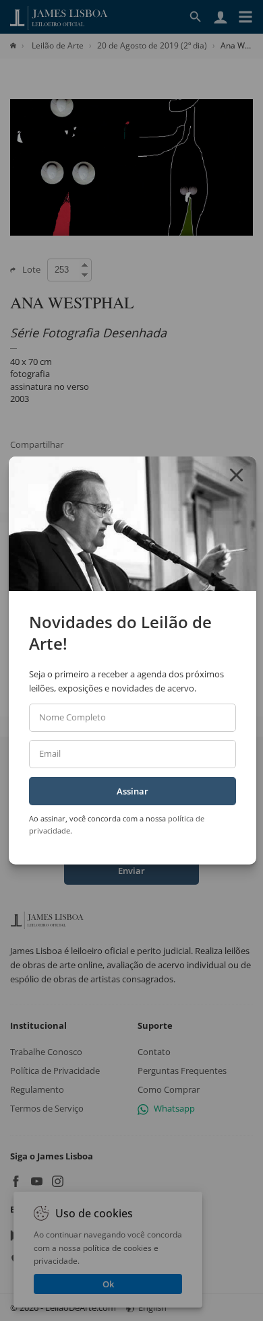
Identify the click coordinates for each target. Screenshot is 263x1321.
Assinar (132, 791)
